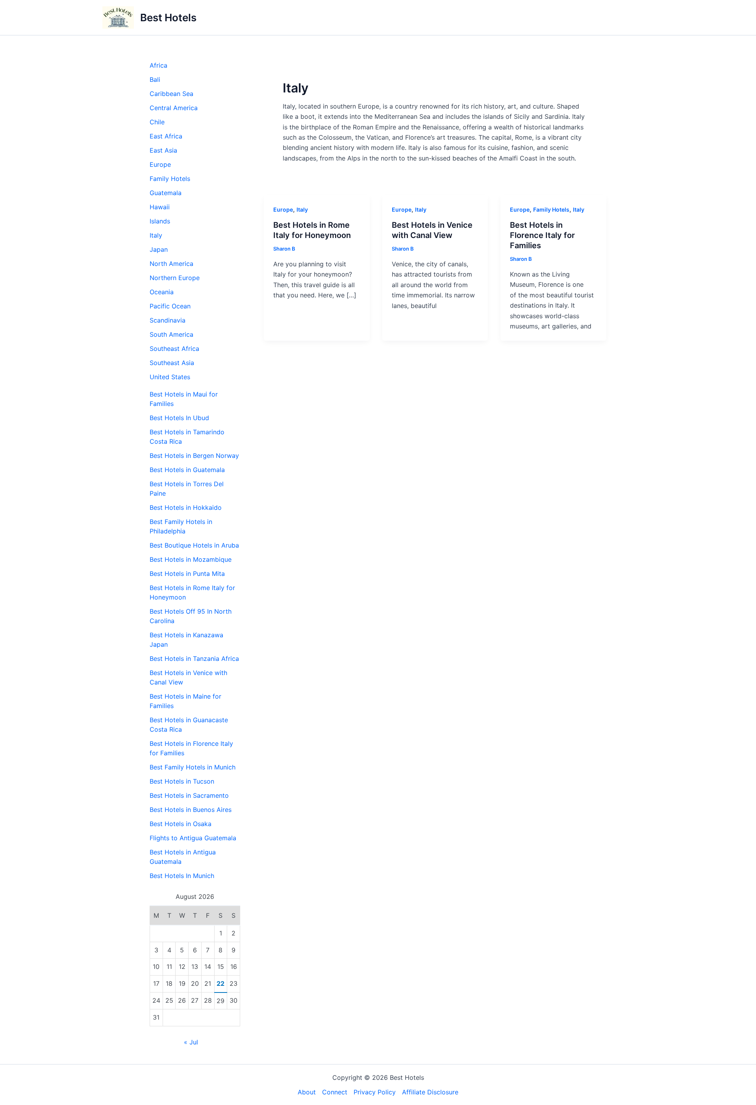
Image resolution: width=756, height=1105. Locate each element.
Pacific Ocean (170, 306)
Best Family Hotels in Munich (192, 767)
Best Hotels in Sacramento (189, 795)
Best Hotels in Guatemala (187, 470)
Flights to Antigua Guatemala (193, 838)
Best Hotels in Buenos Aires (191, 810)
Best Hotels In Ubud (179, 418)
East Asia (163, 150)
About (307, 1092)
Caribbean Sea (171, 94)
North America (171, 263)
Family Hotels (170, 179)
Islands (160, 221)
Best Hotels (168, 17)
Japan (159, 249)
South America (171, 334)
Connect (334, 1092)
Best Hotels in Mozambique (191, 559)
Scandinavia (167, 320)
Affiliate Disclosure (430, 1092)
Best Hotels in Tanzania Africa (194, 658)
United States (170, 377)
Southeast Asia (172, 363)
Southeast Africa (174, 348)
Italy (156, 235)
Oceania (162, 292)
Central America (174, 108)
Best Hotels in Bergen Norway (194, 455)
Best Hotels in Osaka (180, 824)
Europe (160, 164)
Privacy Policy (375, 1092)
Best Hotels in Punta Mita (187, 573)
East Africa (166, 136)
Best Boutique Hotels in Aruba (194, 545)
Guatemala (166, 193)
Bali (155, 79)
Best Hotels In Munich (182, 876)
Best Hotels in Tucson (182, 781)
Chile (157, 122)
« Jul (191, 1042)
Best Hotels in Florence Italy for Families (542, 235)
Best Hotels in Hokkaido (186, 507)
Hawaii (160, 207)
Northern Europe (175, 278)
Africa (158, 65)
